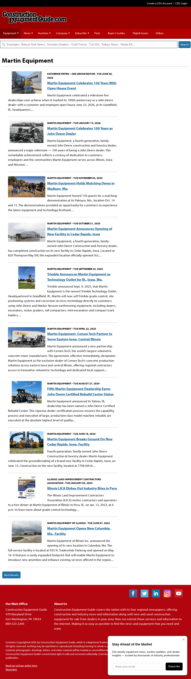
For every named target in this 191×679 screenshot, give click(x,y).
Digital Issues (140, 33)
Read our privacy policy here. (21, 665)
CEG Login (181, 3)
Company (61, 33)
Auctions (43, 33)
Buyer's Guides (116, 33)
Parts (97, 33)
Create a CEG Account (159, 3)
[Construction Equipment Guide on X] (146, 596)
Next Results (11, 575)
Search (184, 44)
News (27, 33)
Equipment (9, 33)
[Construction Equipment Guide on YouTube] (180, 596)
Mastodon (11, 669)
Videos (160, 33)
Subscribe (81, 33)
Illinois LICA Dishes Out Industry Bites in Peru (82, 488)
